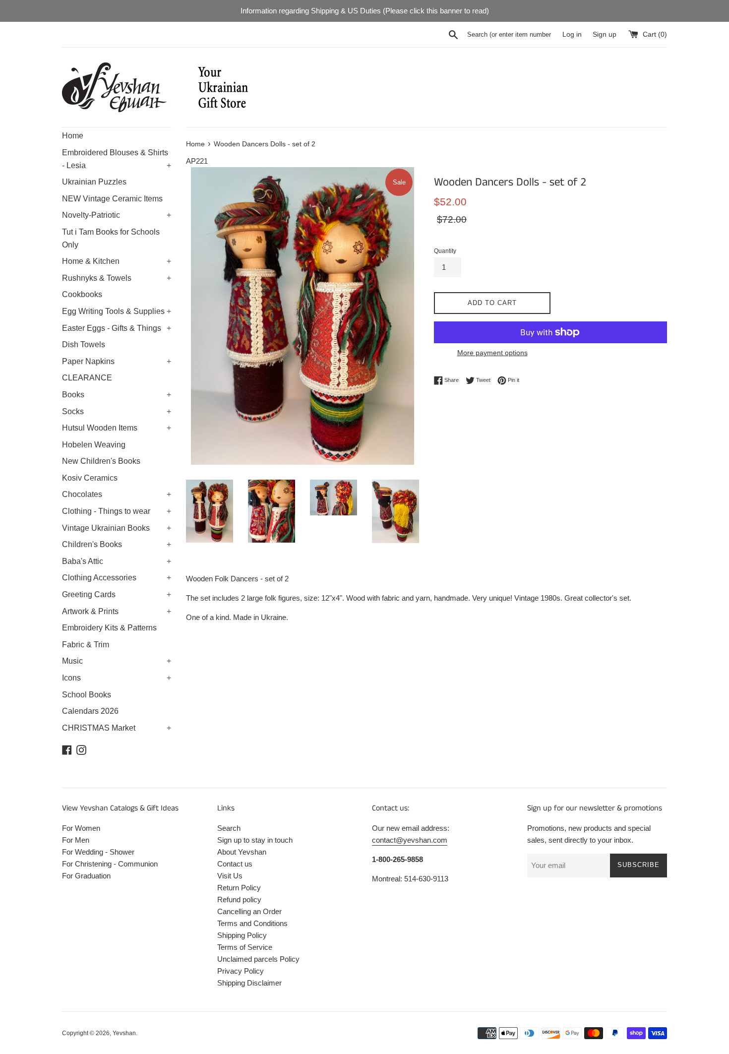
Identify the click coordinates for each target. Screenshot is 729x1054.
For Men (75, 840)
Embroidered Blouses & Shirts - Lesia (116, 159)
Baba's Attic (116, 561)
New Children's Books (101, 461)
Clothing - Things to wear (116, 511)
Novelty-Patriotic (116, 215)
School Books (86, 694)
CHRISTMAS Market (116, 728)
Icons (116, 678)
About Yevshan (241, 852)
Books (116, 394)
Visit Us (230, 875)
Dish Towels (83, 344)
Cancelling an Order (249, 911)
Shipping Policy (242, 935)
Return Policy (239, 887)
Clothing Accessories (116, 577)
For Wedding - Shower (98, 852)
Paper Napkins (116, 361)
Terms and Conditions (252, 923)
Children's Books (116, 544)
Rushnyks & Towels (116, 278)
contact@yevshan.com (409, 840)
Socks (116, 411)
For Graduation (86, 875)
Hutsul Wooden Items (116, 428)
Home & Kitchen (116, 261)
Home (72, 135)
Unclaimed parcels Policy (258, 959)
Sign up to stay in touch (255, 840)
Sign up (604, 34)
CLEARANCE (87, 377)
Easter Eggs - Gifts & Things (116, 328)
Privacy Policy (240, 971)
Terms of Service (244, 947)
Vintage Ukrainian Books (116, 528)
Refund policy (239, 899)
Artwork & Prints (116, 611)
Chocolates (116, 494)
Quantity (445, 251)
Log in (572, 34)
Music (116, 661)
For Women (81, 828)
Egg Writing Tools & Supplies (116, 311)
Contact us (234, 864)
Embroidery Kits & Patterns (109, 627)
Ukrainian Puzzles (94, 182)
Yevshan (124, 1033)
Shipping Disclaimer (249, 983)
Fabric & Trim (85, 644)
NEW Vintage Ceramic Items (112, 198)
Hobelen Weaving (93, 444)
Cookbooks (82, 294)
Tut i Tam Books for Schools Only (111, 238)
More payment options (492, 353)
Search (229, 828)
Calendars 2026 (90, 711)
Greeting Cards (116, 594)
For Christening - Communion (110, 864)
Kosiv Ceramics (90, 478)
